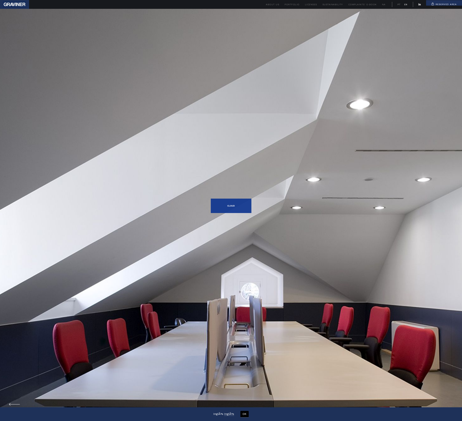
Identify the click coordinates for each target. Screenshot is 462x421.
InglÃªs (229, 414)
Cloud (231, 206)
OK (245, 414)
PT (399, 4)
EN (405, 4)
